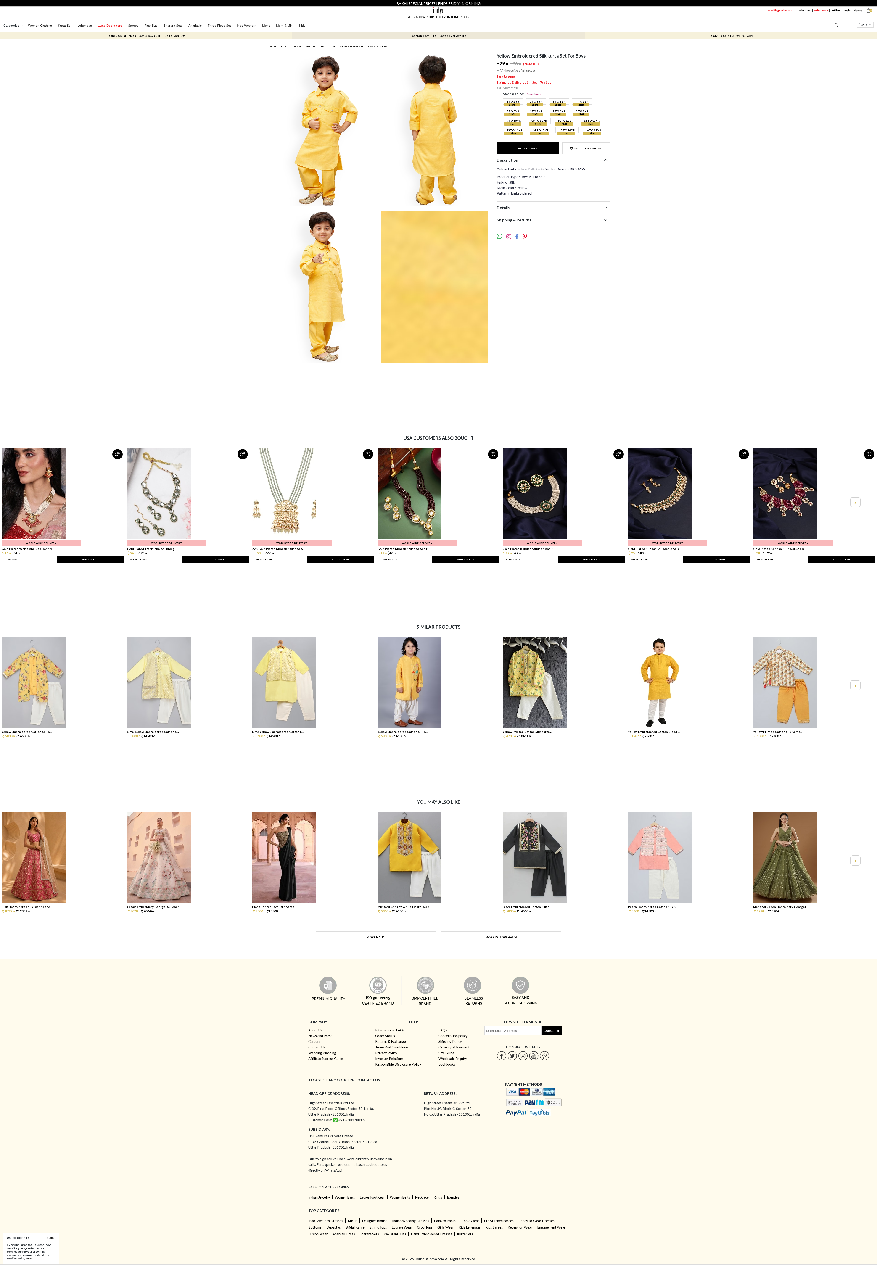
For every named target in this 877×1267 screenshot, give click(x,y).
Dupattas (333, 1227)
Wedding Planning (322, 1053)
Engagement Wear (551, 1227)
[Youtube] (534, 1055)
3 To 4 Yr (559, 101)
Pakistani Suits (395, 1234)
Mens (266, 25)
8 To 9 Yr (582, 111)
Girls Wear (445, 1227)
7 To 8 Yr (559, 111)
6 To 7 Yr (536, 111)
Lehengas (84, 25)
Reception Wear (520, 1227)
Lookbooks (446, 1064)
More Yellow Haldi (501, 937)
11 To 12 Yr (565, 120)
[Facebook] (501, 1055)
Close (50, 1238)
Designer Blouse (374, 1221)
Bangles (453, 1197)
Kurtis (352, 1221)
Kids (302, 25)
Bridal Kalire (355, 1227)
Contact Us (316, 1047)
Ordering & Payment (454, 1047)
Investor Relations (389, 1058)
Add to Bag (528, 148)
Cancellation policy (453, 1036)
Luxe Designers (110, 25)
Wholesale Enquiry (452, 1058)
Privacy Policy (386, 1053)
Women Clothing (40, 25)
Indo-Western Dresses (325, 1221)
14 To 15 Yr (541, 130)
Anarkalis (195, 25)
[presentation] (22, 502)
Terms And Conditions (391, 1047)
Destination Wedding (304, 46)
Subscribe (552, 1031)
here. (29, 1258)
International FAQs (389, 1030)
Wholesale (821, 10)
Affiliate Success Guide (325, 1058)
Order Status (385, 1036)
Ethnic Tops (378, 1227)
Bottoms (315, 1227)
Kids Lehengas (470, 1227)
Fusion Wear (318, 1234)
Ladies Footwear (372, 1197)
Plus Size (151, 25)
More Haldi (376, 937)
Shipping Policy (450, 1041)
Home (273, 46)
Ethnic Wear (469, 1221)
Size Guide (534, 93)
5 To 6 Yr (513, 111)
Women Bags (345, 1197)
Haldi (324, 46)
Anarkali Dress (344, 1234)
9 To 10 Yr (514, 120)
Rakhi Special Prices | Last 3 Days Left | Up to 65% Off (146, 35)
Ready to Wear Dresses (536, 1221)
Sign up (858, 10)
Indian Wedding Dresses (410, 1221)
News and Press (320, 1036)
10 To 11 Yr (539, 120)
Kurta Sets (465, 1234)
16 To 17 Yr (593, 130)
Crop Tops (425, 1227)
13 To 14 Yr (514, 130)
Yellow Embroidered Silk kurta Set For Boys (360, 46)
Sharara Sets (173, 25)
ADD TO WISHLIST (587, 148)
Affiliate (835, 10)
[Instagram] (523, 1055)
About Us (315, 1030)
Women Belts (400, 1197)
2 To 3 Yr (536, 101)
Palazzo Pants (445, 1221)
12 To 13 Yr (592, 120)
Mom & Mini (284, 25)
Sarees (133, 25)
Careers (314, 1041)
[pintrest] (544, 1055)
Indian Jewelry (319, 1197)
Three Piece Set (219, 25)
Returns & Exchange (390, 1041)
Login (847, 10)
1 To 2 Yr (513, 101)
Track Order (803, 10)
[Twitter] (512, 1055)
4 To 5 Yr (582, 101)
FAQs (442, 1030)
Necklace (422, 1197)
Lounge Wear (402, 1227)
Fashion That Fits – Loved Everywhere (438, 35)
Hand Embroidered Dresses (431, 1234)
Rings (437, 1197)
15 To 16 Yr (567, 130)
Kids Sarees (494, 1227)
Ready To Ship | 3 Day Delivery (731, 35)
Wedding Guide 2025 (780, 10)
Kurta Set (64, 25)
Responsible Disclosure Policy (398, 1064)
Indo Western (246, 25)
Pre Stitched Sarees (499, 1221)
